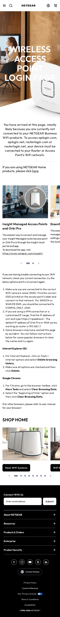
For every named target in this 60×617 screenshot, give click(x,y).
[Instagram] (22, 562)
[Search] (9, 7)
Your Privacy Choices (27, 594)
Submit (50, 501)
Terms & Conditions (30, 599)
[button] (21, 263)
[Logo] (28, 5)
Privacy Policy (30, 583)
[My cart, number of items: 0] (56, 5)
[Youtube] (30, 562)
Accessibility (30, 605)
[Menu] (4, 5)
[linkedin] (46, 562)
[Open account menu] (48, 5)
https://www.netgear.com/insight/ (22, 253)
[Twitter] (38, 562)
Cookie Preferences (30, 588)
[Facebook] (14, 562)
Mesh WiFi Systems (16, 467)
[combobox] (9, 7)
